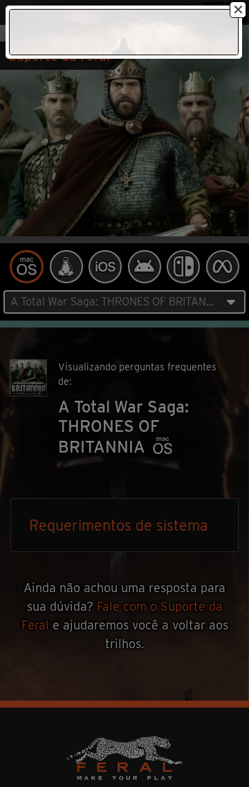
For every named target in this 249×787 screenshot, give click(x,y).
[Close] (238, 9)
